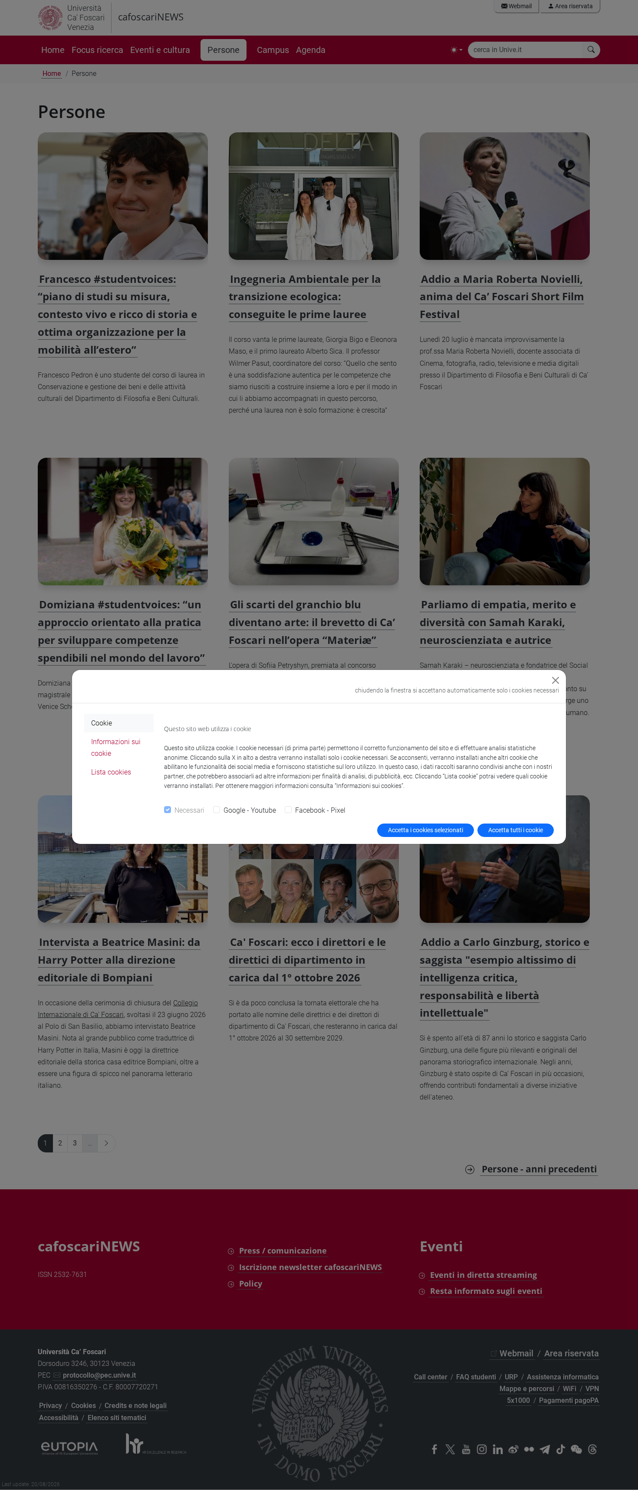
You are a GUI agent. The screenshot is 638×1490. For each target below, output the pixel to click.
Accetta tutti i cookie (515, 830)
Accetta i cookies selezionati (425, 830)
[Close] (555, 680)
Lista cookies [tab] (111, 772)
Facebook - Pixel (320, 810)
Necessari (189, 810)
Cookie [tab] (101, 723)
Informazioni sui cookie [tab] (116, 748)
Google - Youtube (250, 810)
